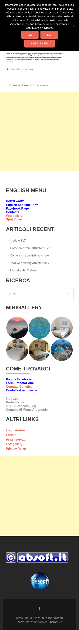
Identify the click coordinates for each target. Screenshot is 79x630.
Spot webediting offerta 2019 (29, 263)
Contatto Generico (19, 386)
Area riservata (16, 439)
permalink (27, 69)
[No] (74, 26)
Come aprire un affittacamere (27, 85)
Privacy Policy (16, 448)
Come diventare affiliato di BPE (30, 248)
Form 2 (11, 435)
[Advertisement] (39, 131)
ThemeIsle (55, 621)
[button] (17, 327)
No (49, 34)
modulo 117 (18, 240)
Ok (30, 34)
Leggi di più (39, 43)
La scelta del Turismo (24, 270)
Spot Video (14, 219)
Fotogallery (14, 215)
